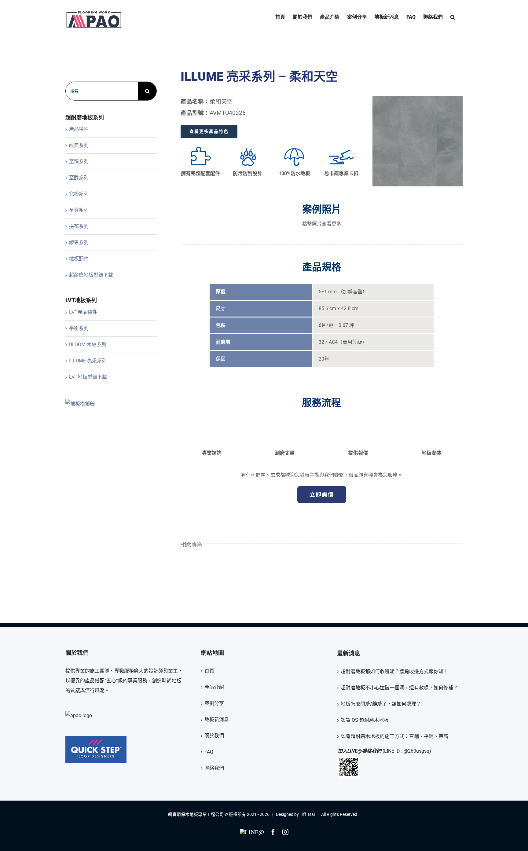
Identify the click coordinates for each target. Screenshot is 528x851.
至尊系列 (79, 210)
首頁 (209, 671)
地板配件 (79, 259)
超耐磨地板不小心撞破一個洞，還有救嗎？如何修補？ (399, 688)
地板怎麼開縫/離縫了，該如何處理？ (381, 704)
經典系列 (79, 145)
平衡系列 (79, 328)
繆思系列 (79, 242)
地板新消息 (216, 719)
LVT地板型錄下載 (88, 377)
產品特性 (79, 129)
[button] (452, 17)
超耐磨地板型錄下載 (91, 275)
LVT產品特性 (83, 312)
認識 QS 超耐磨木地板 (365, 720)
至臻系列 (79, 161)
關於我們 (214, 736)
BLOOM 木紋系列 (87, 344)
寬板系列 (79, 194)
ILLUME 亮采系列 (88, 361)
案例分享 (214, 703)
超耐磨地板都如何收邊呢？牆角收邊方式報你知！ (394, 671)
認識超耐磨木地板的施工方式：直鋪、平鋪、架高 (394, 736)
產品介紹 (214, 687)
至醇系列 (79, 178)
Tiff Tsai (307, 814)
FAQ (208, 752)
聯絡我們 (214, 768)
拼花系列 (79, 226)
